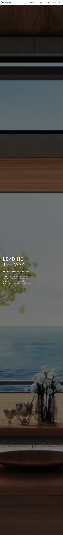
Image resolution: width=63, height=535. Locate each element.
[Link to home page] (7, 2)
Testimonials (41, 2)
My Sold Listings (51, 2)
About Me (33, 3)
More (59, 3)
